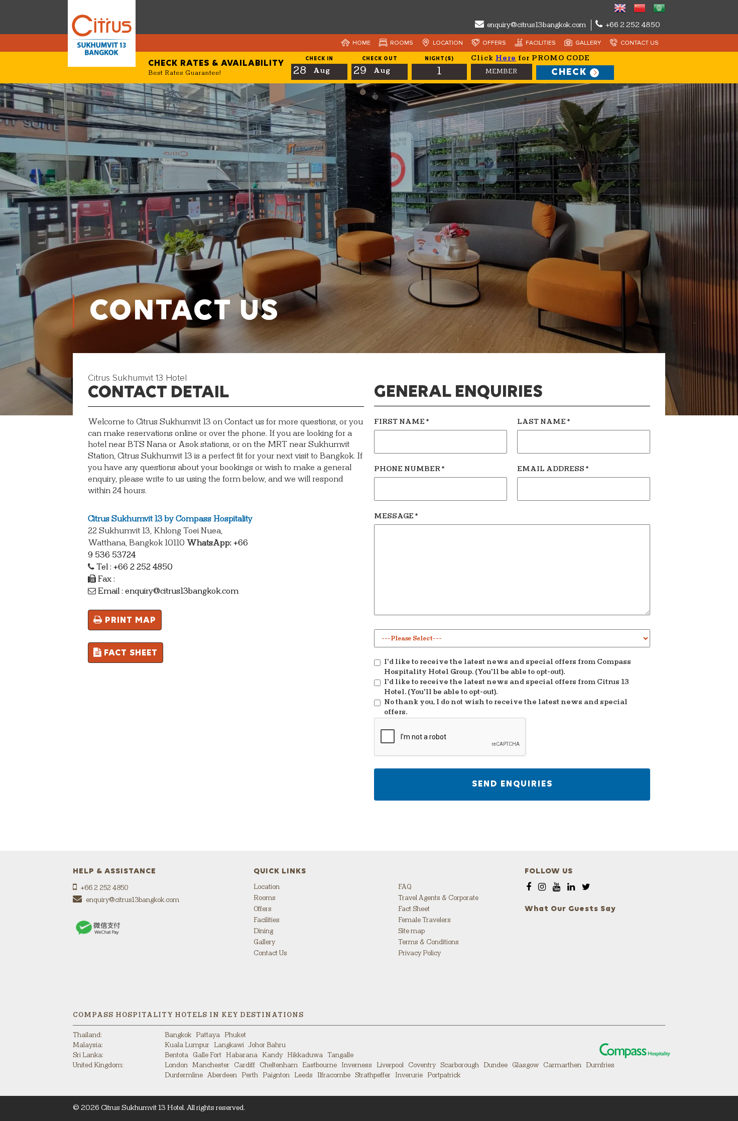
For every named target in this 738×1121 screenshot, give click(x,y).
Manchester (210, 1065)
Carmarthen (562, 1065)
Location (448, 43)
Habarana (242, 1055)
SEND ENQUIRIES (512, 784)
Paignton (276, 1075)
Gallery (588, 43)
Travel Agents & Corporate (438, 898)
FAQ (404, 887)
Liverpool (390, 1065)
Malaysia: (88, 1045)
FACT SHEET (129, 652)
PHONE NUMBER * (409, 469)
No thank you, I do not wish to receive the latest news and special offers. (506, 707)
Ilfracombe (333, 1075)
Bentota (176, 1055)
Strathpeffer (373, 1075)
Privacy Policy (419, 953)
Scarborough (459, 1065)
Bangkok (178, 1035)
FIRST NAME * (401, 422)
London (176, 1065)
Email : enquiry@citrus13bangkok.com (167, 592)
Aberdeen (222, 1075)
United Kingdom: (98, 1065)
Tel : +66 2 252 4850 (133, 568)
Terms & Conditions (428, 942)
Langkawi (229, 1045)
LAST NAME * (543, 422)
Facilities (541, 43)
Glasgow (525, 1065)
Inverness (356, 1065)
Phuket (235, 1035)
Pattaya (208, 1035)
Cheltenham (279, 1065)
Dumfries (600, 1065)
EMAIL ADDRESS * (553, 469)
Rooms (401, 43)
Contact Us (640, 43)
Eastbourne (319, 1065)
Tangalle (340, 1055)
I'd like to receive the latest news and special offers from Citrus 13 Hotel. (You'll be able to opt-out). (506, 687)
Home (361, 43)
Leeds (303, 1075)
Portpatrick (443, 1075)
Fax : (105, 580)
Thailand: (87, 1035)
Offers (494, 43)
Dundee (495, 1065)
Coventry (422, 1065)
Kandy (272, 1055)
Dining (263, 931)
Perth (249, 1075)
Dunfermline (184, 1075)
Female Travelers (424, 920)
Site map (411, 931)
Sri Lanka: (88, 1055)
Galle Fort (207, 1055)
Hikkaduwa (305, 1055)
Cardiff (244, 1065)
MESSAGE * (396, 516)
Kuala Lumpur (187, 1045)
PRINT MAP (129, 620)
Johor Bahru (267, 1045)
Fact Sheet (414, 909)
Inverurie (409, 1075)
